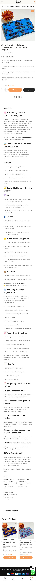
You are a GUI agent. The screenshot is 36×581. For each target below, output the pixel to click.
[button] (9, 557)
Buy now (29, 90)
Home (3, 6)
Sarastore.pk (26, 137)
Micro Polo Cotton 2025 (9, 550)
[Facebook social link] (14, 97)
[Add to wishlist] (16, 523)
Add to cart (15, 90)
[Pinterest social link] (19, 97)
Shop (7, 6)
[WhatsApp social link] (21, 97)
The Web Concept (17, 571)
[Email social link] (16, 97)
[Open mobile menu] (2, 2)
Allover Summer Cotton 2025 (9, 547)
